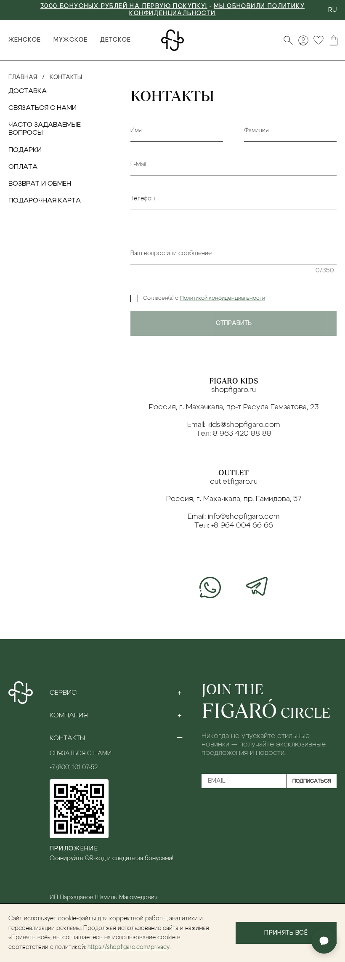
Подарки (25, 150)
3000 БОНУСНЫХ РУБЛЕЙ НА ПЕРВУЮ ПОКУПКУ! (123, 6)
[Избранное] (318, 40)
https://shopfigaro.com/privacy (129, 947)
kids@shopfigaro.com (243, 425)
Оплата (22, 166)
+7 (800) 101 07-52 (74, 767)
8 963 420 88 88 (242, 433)
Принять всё (286, 933)
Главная (22, 77)
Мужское (70, 40)
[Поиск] (288, 40)
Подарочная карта (44, 200)
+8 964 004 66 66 (242, 525)
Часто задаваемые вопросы (44, 128)
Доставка (27, 91)
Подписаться (311, 780)
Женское (24, 40)
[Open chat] (324, 941)
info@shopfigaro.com (244, 516)
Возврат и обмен (39, 183)
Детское (115, 40)
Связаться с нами (42, 107)
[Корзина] (333, 40)
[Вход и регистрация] (303, 40)
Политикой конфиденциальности (222, 298)
